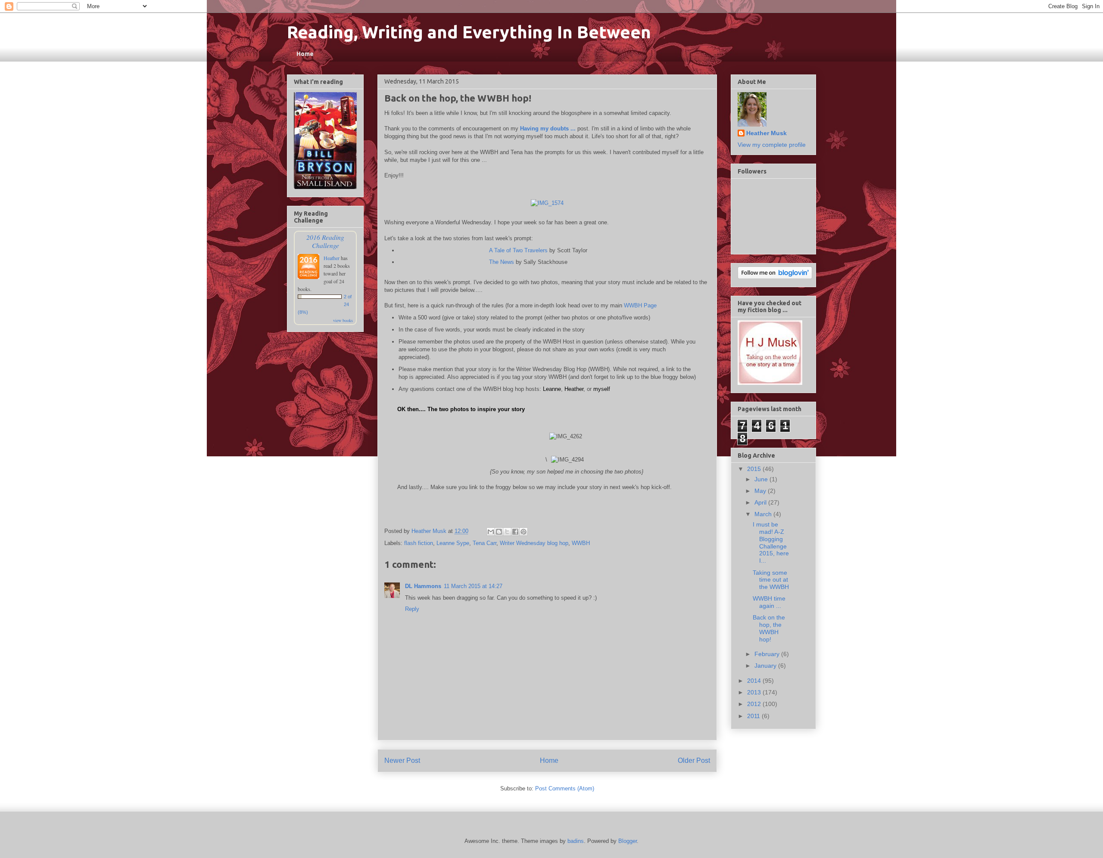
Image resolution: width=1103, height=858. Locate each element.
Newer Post (402, 760)
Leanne (552, 389)
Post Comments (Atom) (564, 788)
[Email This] (490, 531)
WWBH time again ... (769, 602)
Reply (412, 609)
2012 (755, 703)
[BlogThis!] (499, 531)
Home (305, 53)
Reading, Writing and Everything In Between (469, 32)
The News (501, 262)
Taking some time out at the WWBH (771, 580)
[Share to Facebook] (515, 531)
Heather (573, 389)
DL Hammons (423, 586)
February (767, 653)
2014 (755, 680)
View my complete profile (772, 144)
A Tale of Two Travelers (518, 250)
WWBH (581, 543)
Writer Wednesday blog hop (534, 543)
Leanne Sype (452, 543)
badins (575, 841)
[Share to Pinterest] (523, 531)
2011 (754, 715)
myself (601, 389)
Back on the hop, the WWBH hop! (769, 628)
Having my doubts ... (548, 128)
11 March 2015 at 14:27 (473, 586)
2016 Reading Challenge (325, 241)
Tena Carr (484, 543)
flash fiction (418, 543)
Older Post (694, 760)
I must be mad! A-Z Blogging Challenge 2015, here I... (771, 542)
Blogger (627, 841)
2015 (755, 468)
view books (343, 320)
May (761, 490)
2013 (755, 692)
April (761, 502)
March (763, 514)
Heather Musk (766, 133)
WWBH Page (640, 305)
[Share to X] (507, 531)
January (766, 665)
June (762, 479)
